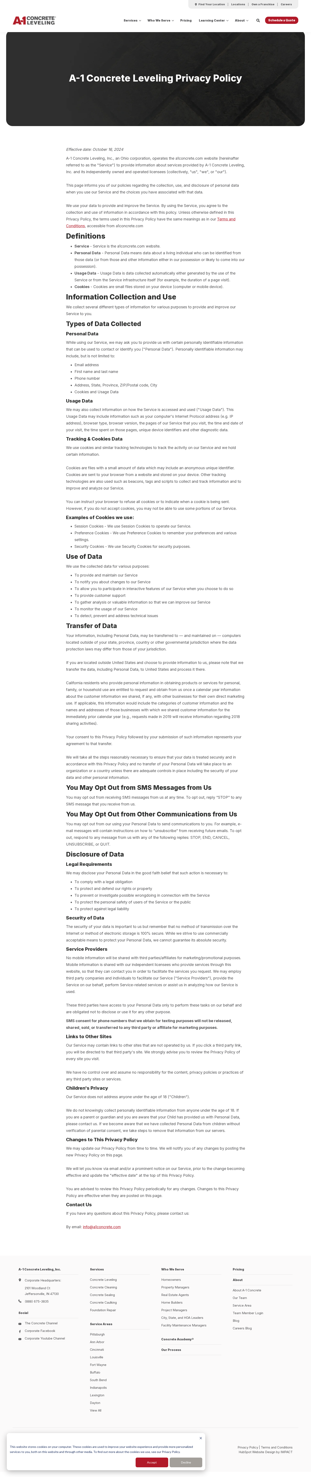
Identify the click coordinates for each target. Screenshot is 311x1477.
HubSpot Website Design (257, 1452)
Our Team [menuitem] (240, 1298)
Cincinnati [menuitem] (97, 1350)
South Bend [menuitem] (98, 1380)
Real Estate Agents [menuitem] (175, 1295)
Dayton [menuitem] (95, 1403)
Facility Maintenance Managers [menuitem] (183, 1325)
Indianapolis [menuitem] (98, 1388)
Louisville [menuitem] (96, 1357)
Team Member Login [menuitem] (248, 1313)
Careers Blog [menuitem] (242, 1328)
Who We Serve (158, 20)
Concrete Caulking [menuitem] (103, 1302)
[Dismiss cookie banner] (200, 1438)
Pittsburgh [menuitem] (97, 1334)
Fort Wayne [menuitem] (98, 1365)
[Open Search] (258, 20)
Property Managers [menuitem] (175, 1287)
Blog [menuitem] (236, 1321)
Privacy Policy (248, 1447)
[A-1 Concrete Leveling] (34, 20)
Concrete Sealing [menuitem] (102, 1295)
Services (131, 20)
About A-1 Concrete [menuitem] (247, 1290)
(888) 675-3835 (37, 1301)
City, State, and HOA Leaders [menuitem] (182, 1318)
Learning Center (212, 20)
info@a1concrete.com (102, 1227)
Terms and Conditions (277, 1447)
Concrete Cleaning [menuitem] (103, 1287)
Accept (152, 1462)
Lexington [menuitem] (97, 1395)
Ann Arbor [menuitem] (97, 1342)
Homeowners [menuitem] (171, 1280)
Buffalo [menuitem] (95, 1372)
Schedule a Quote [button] (281, 20)
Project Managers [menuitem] (174, 1310)
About (240, 20)
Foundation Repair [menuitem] (103, 1310)
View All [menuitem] (95, 1410)
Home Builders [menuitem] (172, 1302)
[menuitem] (209, 4)
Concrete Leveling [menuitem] (103, 1280)
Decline (186, 1462)
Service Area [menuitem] (242, 1305)
